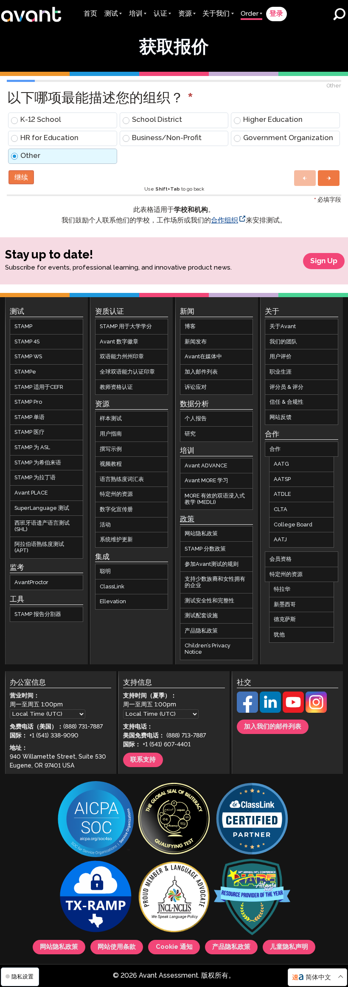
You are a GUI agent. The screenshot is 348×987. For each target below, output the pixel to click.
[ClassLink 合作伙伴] (252, 820)
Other (30, 156)
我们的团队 (283, 342)
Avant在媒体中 (203, 357)
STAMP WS (28, 357)
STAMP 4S (26, 342)
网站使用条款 (117, 947)
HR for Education (49, 138)
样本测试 (111, 419)
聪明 (105, 571)
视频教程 (111, 464)
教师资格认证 (116, 387)
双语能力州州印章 (122, 357)
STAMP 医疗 (29, 432)
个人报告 (196, 419)
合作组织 (224, 220)
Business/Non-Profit (167, 138)
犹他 (279, 635)
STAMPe (25, 372)
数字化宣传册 (116, 509)
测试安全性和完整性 (209, 601)
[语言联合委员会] (174, 898)
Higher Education (273, 120)
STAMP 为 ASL (32, 447)
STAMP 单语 (29, 417)
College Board (293, 525)
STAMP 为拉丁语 (35, 478)
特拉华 (282, 589)
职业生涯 (280, 372)
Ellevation (113, 602)
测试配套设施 (201, 616)
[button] (305, 178)
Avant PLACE (31, 493)
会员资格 (280, 559)
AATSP (282, 479)
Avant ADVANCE (206, 466)
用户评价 (280, 357)
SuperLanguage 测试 (41, 508)
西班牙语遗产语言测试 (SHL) (42, 526)
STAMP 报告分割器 (37, 614)
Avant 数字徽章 (119, 342)
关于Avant (282, 326)
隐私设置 (22, 976)
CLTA (280, 509)
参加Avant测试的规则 (212, 564)
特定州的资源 (116, 494)
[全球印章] (174, 820)
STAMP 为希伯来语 (37, 463)
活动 (105, 525)
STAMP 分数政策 (205, 549)
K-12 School (40, 120)
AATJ (280, 540)
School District (157, 120)
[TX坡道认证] (96, 898)
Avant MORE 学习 (206, 481)
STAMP (23, 326)
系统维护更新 (116, 540)
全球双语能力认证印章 (127, 372)
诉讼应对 (196, 387)
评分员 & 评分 (286, 387)
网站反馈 (280, 417)
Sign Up (323, 261)
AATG (281, 464)
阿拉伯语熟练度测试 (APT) (39, 547)
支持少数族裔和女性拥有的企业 (215, 582)
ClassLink (112, 587)
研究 (190, 434)
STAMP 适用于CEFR (38, 387)
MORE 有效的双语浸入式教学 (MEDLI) (215, 499)
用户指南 (111, 434)
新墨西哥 (285, 604)
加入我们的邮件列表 (272, 726)
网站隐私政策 (201, 534)
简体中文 (318, 977)
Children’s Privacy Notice (207, 649)
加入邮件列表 (201, 372)
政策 (187, 519)
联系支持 (143, 759)
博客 (190, 326)
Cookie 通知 (174, 947)
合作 (275, 449)
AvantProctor (31, 582)
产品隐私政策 (201, 631)
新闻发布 (196, 342)
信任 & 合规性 (286, 402)
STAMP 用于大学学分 (126, 326)
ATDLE (282, 494)
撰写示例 (111, 449)
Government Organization (288, 138)
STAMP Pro (28, 402)
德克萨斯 (285, 619)
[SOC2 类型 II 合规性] (96, 820)
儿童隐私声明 (289, 947)
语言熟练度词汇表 (122, 479)
